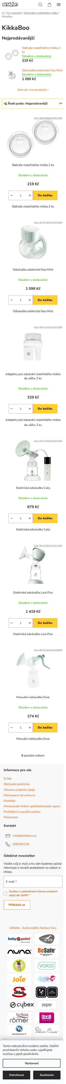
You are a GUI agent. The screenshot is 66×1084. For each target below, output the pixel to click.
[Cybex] (22, 1005)
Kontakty (9, 801)
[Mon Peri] (47, 979)
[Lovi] (47, 1018)
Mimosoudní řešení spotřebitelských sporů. (32, 806)
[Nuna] (19, 952)
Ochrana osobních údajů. (20, 790)
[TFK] (47, 939)
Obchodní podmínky (17, 784)
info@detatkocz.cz (24, 836)
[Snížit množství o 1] (11, 195)
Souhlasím (47, 1075)
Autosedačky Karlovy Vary (39, 928)
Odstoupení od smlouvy (19, 795)
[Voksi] (47, 965)
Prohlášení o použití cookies (22, 812)
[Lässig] (19, 965)
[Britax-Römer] (19, 1018)
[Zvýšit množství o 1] (30, 195)
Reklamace (11, 817)
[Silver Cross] (47, 1030)
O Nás (8, 779)
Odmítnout (16, 1075)
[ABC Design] (47, 992)
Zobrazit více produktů (31, 90)
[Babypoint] (19, 939)
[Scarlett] (19, 992)
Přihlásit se (17, 905)
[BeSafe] (47, 952)
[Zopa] (47, 1005)
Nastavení (31, 1063)
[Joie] (19, 979)
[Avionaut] (19, 1030)
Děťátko (15, 928)
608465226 (21, 844)
